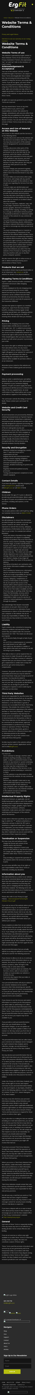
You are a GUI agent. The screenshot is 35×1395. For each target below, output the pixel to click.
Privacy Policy (26, 1382)
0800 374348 (26, 513)
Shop (5, 1331)
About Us (11, 18)
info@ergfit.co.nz (9, 1303)
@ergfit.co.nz (8, 488)
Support (6, 1337)
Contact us (19, 272)
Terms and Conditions (9, 1385)
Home (5, 18)
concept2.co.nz (10, 485)
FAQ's (5, 1346)
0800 (19, 488)
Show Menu (3, 5)
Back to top (10, 1382)
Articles (6, 1349)
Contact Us (20, 1385)
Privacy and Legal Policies (10, 34)
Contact (6, 1340)
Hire (5, 1334)
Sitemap (18, 1382)
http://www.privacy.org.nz (12, 1217)
